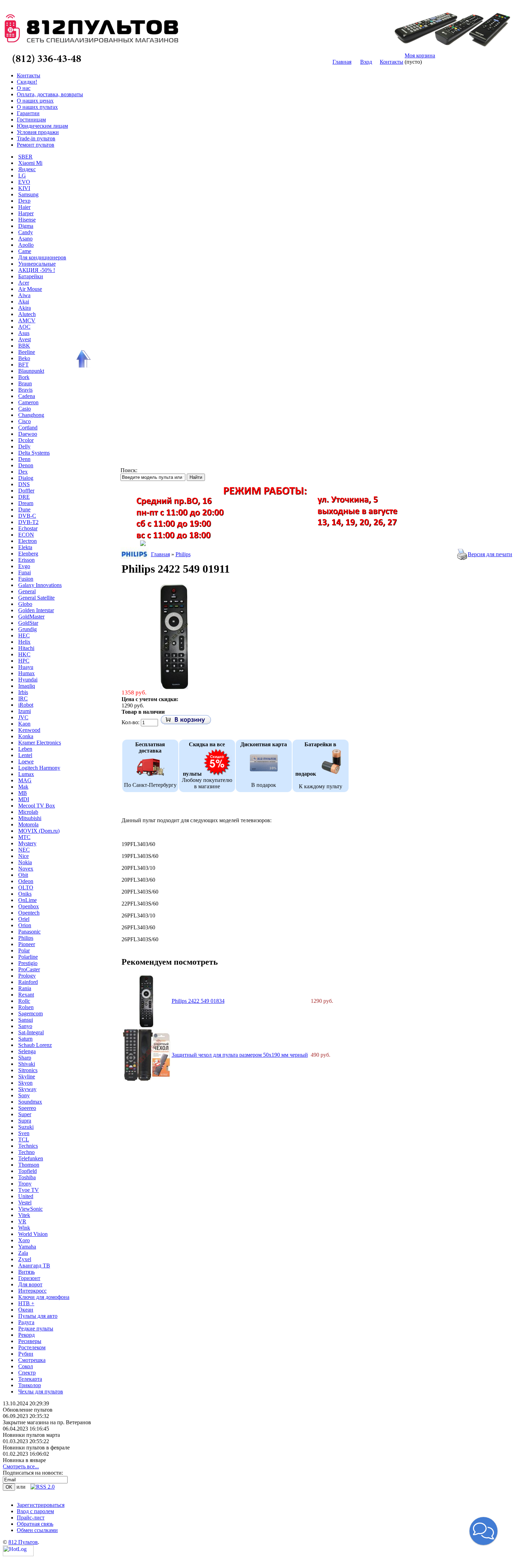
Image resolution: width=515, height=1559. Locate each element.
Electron (27, 541)
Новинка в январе (24, 1460)
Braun (25, 383)
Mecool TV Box (36, 806)
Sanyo (25, 1026)
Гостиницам (31, 120)
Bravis (25, 390)
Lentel (25, 755)
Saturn (25, 1039)
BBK (24, 346)
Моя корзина (420, 55)
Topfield (27, 1171)
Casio (24, 409)
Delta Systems (34, 453)
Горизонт (29, 1278)
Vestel (25, 1202)
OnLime (27, 900)
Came (24, 251)
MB (22, 793)
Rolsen (26, 1007)
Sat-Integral (31, 1032)
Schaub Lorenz (35, 1045)
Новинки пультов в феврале (36, 1447)
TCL (23, 1139)
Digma (25, 226)
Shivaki (26, 1064)
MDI (23, 799)
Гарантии (28, 113)
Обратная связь (35, 1524)
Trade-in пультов (36, 138)
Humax (26, 673)
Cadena (26, 396)
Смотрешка (32, 1360)
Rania (24, 988)
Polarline (28, 957)
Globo (25, 604)
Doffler (26, 491)
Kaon (24, 724)
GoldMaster (31, 617)
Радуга (26, 1322)
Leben (25, 749)
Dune (24, 509)
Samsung (28, 194)
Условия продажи (38, 132)
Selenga (27, 1051)
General (27, 591)
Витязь (26, 1272)
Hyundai (27, 680)
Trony (25, 1184)
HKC (24, 654)
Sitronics (27, 1070)
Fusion (25, 579)
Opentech (29, 913)
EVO (24, 182)
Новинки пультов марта (31, 1435)
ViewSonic (30, 1209)
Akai (23, 302)
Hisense (27, 220)
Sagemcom (30, 1013)
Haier (24, 207)
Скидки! (27, 82)
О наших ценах (35, 101)
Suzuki (26, 1127)
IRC (23, 698)
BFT (23, 365)
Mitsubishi (29, 818)
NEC (24, 850)
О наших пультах (37, 107)
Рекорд (26, 1335)
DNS (24, 484)
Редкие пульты (35, 1328)
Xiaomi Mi (30, 163)
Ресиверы (29, 1341)
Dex (23, 472)
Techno (26, 1152)
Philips (25, 938)
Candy (25, 232)
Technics (28, 1146)
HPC (23, 661)
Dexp (24, 201)
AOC (24, 327)
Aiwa (24, 295)
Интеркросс (32, 1291)
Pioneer (26, 944)
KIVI (24, 188)
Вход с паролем (35, 1511)
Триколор (29, 1385)
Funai (24, 572)
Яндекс (27, 169)
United (25, 1196)
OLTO (25, 887)
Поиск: (129, 470)
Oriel (23, 919)
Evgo (24, 566)
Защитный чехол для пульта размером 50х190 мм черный (240, 1055)
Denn (24, 459)
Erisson (26, 560)
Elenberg (28, 554)
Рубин (25, 1354)
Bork (23, 377)
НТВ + (26, 1303)
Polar (24, 950)
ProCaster (29, 969)
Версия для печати (490, 554)
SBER (25, 157)
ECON (26, 535)
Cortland (27, 428)
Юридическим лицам (42, 126)
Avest (24, 339)
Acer (23, 283)
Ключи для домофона (43, 1297)
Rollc (24, 1001)
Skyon (25, 1083)
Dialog (25, 478)
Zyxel (24, 1259)
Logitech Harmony (39, 768)
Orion (24, 925)
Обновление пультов (28, 1410)
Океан (25, 1310)
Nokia (25, 862)
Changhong (31, 415)
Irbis (23, 692)
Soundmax (30, 1102)
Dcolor (26, 440)
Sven (23, 1133)
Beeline (26, 352)
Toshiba (27, 1177)
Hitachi (26, 648)
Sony (24, 1095)
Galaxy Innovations (40, 585)
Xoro (24, 1240)
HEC (24, 635)
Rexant (26, 995)
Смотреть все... (21, 1466)
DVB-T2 (28, 522)
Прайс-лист (30, 1517)
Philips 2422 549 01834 (198, 1001)
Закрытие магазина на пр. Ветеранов (47, 1422)
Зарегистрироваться (40, 1505)
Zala (23, 1253)
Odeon (25, 881)
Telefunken (30, 1158)
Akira (24, 308)
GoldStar (28, 623)
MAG (25, 780)
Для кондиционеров (42, 257)
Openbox (28, 906)
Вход (366, 62)
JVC (23, 717)
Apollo (26, 245)
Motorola (28, 824)
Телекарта (30, 1379)
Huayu (25, 667)
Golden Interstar (36, 610)
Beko (24, 358)
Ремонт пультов (35, 145)
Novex (25, 869)
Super (24, 1114)
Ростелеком (32, 1347)
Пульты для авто (37, 1316)
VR (22, 1221)
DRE (24, 497)
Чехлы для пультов (40, 1391)
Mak (23, 787)
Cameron (28, 402)
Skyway (27, 1089)
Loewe (26, 761)
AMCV (26, 320)
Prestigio (27, 963)
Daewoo (27, 434)
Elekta (25, 547)
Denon (25, 465)
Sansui (25, 1020)
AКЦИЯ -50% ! (36, 270)
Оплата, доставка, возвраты (50, 94)
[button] (483, 1531)
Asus (23, 333)
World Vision (33, 1234)
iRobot (25, 705)
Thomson (28, 1165)
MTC (24, 837)
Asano (25, 239)
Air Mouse (30, 289)
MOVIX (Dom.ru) (39, 831)
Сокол (25, 1366)
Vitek (24, 1215)
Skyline (26, 1076)
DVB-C (27, 516)
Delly (24, 446)
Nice (23, 856)
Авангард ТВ (34, 1265)
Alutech (27, 314)
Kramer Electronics (39, 743)
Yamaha (27, 1247)
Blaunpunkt (31, 371)
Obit (23, 875)
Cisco (24, 421)
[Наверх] (82, 359)
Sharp (24, 1058)
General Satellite (36, 598)
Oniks (25, 894)
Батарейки (30, 276)
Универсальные (37, 264)
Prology (27, 976)
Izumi (24, 711)
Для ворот (30, 1284)
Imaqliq (26, 686)
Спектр (27, 1373)
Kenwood (29, 730)
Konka (25, 736)
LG (22, 176)
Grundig (27, 629)
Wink (24, 1228)
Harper (26, 213)
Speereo (27, 1108)
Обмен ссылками (37, 1530)
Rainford (28, 982)
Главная (341, 62)
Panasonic (29, 932)
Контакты (391, 62)
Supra (24, 1121)
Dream (25, 503)
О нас (23, 88)
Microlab (28, 812)
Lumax (26, 774)
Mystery (27, 843)
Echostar (27, 528)
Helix (24, 642)
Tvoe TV (28, 1190)
